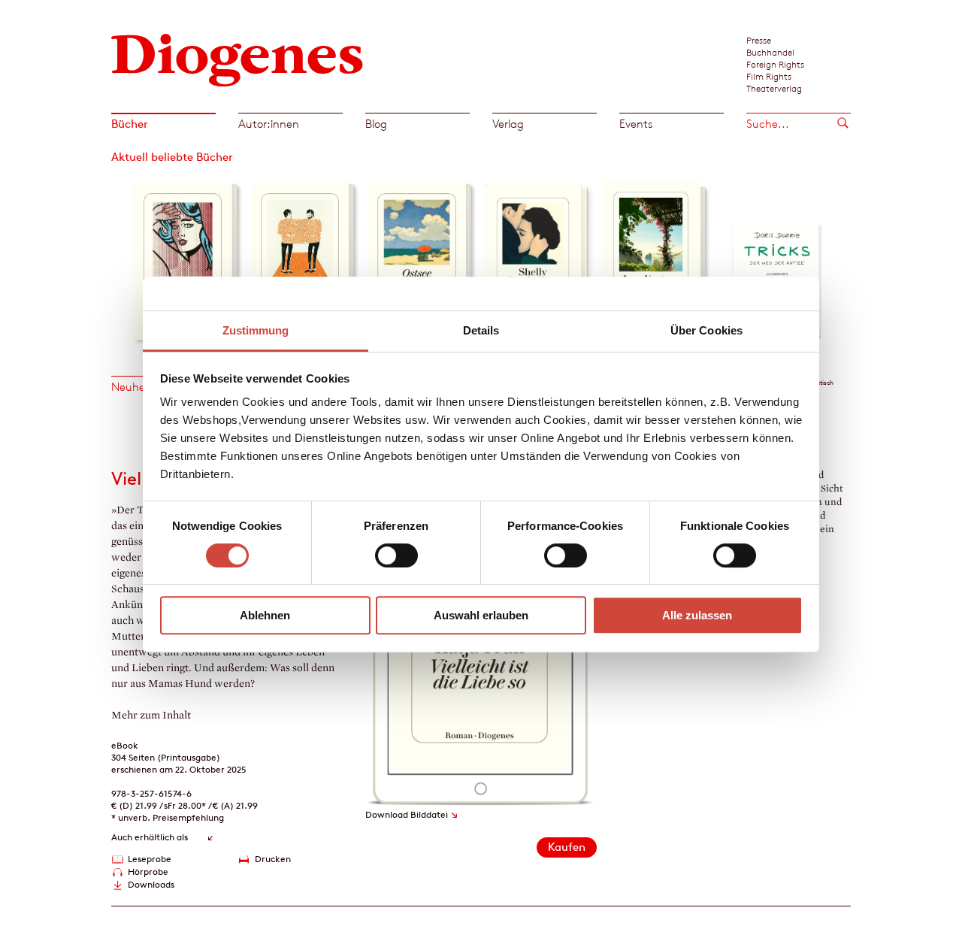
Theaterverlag (774, 88)
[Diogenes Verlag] (237, 58)
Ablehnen (265, 615)
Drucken (273, 858)
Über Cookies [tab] (706, 330)
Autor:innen (268, 124)
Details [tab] (481, 330)
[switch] (396, 555)
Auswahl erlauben (481, 615)
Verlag (508, 124)
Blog (376, 124)
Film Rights (768, 76)
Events (635, 124)
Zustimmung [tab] (255, 330)
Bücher (129, 124)
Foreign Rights (775, 64)
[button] (121, 257)
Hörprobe (148, 871)
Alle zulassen (697, 615)
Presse (758, 40)
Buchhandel (770, 52)
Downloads (151, 884)
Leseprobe (149, 858)
